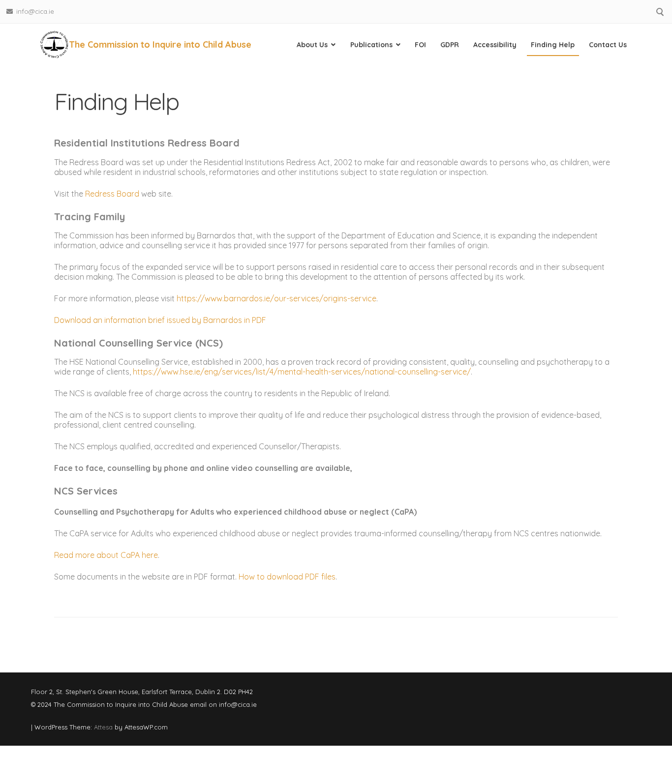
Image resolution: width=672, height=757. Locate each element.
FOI (420, 44)
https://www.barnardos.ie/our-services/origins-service (275, 298)
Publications (371, 44)
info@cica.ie (35, 11)
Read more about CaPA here (106, 555)
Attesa (103, 727)
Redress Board (112, 194)
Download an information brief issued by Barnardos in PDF (160, 320)
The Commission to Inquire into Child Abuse (160, 44)
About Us (312, 44)
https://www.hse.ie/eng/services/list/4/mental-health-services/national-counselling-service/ (302, 372)
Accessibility (495, 44)
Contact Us (608, 44)
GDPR (449, 44)
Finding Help (553, 44)
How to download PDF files (287, 577)
